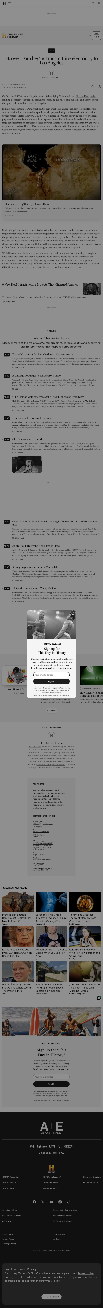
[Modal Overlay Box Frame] (51, 654)
